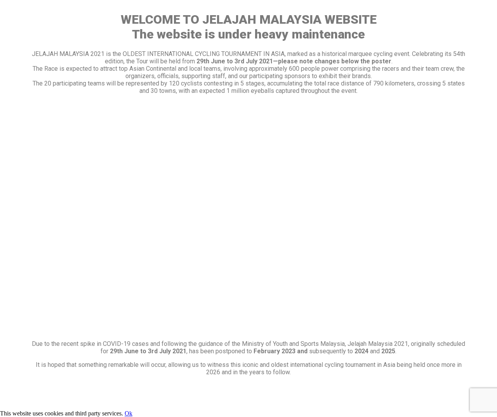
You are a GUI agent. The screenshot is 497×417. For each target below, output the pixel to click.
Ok (128, 413)
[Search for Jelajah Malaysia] (248, 402)
